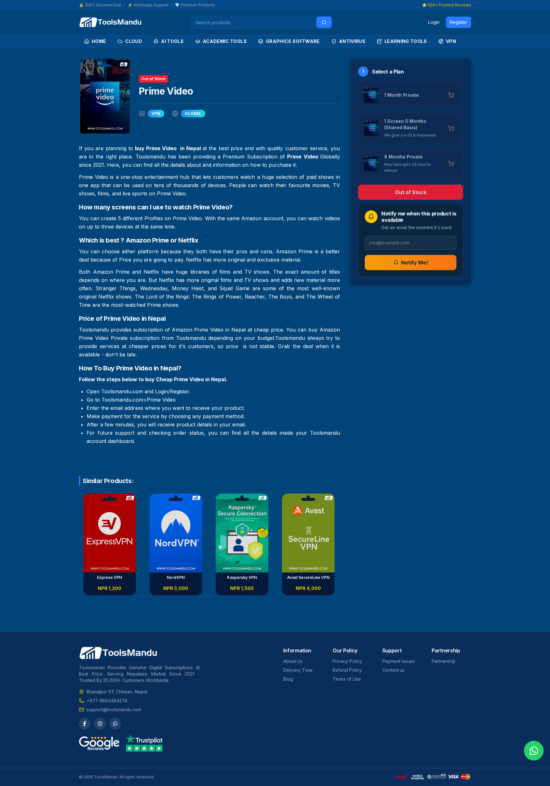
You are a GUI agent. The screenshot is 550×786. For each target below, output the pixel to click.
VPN (451, 41)
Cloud (133, 41)
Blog (288, 679)
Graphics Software (293, 41)
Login (434, 22)
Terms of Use (347, 679)
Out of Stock (411, 192)
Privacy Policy (347, 661)
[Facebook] (84, 723)
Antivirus (352, 41)
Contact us (393, 670)
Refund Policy (347, 670)
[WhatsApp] (115, 723)
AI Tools (172, 41)
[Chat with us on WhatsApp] (534, 751)
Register (458, 22)
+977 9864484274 (107, 700)
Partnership (443, 661)
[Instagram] (100, 723)
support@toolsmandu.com (114, 709)
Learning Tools (405, 41)
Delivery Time (298, 670)
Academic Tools (225, 41)
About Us (292, 661)
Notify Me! (414, 262)
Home (99, 41)
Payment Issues (398, 661)
